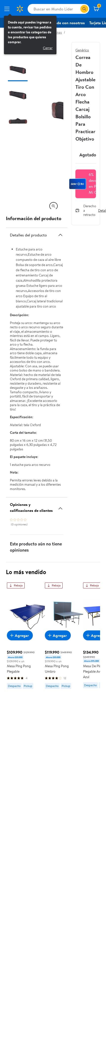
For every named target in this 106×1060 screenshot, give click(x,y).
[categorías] (84, 9)
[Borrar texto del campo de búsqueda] (76, 9)
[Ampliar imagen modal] (53, 206)
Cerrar (48, 47)
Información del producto (33, 218)
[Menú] (8, 9)
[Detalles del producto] (60, 235)
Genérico (82, 50)
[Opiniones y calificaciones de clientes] (60, 506)
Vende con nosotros (67, 22)
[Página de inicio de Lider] (20, 9)
